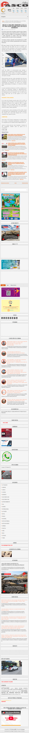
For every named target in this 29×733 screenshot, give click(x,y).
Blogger (23, 729)
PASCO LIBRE (13, 729)
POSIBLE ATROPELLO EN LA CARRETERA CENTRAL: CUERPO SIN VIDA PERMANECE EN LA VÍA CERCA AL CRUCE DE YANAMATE (16, 144)
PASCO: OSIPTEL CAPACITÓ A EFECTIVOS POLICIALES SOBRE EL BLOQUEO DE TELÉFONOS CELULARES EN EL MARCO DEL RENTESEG (14, 636)
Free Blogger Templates (13, 731)
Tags (8, 285)
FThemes (22, 731)
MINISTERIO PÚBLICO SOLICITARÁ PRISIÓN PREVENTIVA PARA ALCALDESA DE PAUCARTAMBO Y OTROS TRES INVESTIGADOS (14, 601)
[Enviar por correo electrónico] (2, 129)
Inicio (16, 182)
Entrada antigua (25, 182)
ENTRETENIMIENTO (6, 501)
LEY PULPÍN (4, 511)
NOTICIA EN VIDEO (5, 523)
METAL (3, 513)
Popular (3, 285)
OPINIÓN (4, 526)
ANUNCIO (4, 487)
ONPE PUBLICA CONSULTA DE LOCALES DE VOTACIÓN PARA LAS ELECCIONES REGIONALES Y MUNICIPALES (17, 391)
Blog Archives (13, 285)
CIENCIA (3, 489)
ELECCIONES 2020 (5, 497)
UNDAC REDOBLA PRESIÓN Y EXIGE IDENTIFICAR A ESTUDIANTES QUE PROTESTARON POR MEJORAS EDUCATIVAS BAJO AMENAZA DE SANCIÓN (13, 627)
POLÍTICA (4, 528)
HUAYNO (3, 506)
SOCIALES (4, 535)
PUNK (3, 530)
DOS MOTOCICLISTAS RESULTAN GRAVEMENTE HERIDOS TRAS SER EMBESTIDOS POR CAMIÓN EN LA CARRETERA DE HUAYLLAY (17, 153)
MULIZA (3, 516)
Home (3, 21)
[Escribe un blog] (3, 129)
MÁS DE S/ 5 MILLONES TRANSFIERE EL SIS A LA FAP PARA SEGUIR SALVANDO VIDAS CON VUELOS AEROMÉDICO (14, 26)
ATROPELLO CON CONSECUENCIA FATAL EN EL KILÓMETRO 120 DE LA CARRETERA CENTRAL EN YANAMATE (16, 163)
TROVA (3, 538)
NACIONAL (4, 518)
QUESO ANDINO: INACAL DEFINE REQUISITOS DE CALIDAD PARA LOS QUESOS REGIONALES (16, 135)
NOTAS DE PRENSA (5, 521)
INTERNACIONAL (5, 509)
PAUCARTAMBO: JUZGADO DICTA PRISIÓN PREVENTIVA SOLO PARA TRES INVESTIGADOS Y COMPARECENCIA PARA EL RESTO (13, 618)
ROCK (3, 533)
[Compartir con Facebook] (6, 129)
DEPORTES (4, 494)
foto (3, 504)
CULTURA (4, 492)
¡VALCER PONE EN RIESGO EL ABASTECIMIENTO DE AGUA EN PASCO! (12, 564)
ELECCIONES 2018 (5, 499)
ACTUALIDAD (4, 485)
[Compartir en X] (5, 129)
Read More (13, 140)
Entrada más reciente (5, 182)
